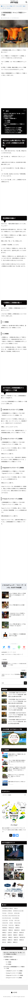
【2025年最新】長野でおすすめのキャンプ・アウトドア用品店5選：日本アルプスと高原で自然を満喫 (17, 708)
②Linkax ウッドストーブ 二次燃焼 (13, 129)
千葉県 (10, 930)
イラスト (10, 913)
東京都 (4, 937)
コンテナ (4, 920)
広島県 (10, 935)
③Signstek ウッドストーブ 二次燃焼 (13, 131)
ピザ (11, 922)
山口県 (10, 932)
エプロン (16, 913)
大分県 (23, 930)
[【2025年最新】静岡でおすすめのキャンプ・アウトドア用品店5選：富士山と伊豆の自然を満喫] (4, 721)
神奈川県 (22, 937)
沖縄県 (10, 937)
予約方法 (11, 927)
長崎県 (9, 942)
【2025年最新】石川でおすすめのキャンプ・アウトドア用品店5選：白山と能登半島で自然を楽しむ (17, 714)
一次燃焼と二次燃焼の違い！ (10, 118)
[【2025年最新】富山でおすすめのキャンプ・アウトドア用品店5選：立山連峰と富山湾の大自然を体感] (4, 701)
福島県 (16, 939)
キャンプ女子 (15, 918)
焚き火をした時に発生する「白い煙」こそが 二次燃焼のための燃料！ (14, 114)
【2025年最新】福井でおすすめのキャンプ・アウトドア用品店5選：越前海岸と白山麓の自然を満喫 (17, 694)
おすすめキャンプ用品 (11, 654)
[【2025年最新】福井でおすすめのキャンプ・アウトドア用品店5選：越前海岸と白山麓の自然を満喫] (4, 694)
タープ (11, 920)
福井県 (4, 939)
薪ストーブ (20, 654)
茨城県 (21, 939)
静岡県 (15, 942)
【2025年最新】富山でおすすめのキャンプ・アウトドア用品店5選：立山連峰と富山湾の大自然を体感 (17, 701)
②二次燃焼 (7, 122)
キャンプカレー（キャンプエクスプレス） (10, 915)
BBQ (15, 908)
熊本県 (16, 937)
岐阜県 (21, 932)
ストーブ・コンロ (12, 652)
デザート (17, 920)
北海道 (4, 930)
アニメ (4, 913)
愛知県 (21, 935)
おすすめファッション (18, 910)
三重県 (17, 925)
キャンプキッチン (6, 918)
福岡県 (10, 939)
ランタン (11, 925)
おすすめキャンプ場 (7, 910)
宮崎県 (4, 932)
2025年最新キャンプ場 (7, 908)
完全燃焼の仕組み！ (8, 116)
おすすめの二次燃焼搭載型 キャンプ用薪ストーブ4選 (14, 124)
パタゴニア (5, 922)
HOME (15, 992)
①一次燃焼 (7, 120)
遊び (4, 942)
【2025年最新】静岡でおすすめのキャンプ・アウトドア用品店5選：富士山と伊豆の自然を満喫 (17, 721)
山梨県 (15, 932)
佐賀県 (17, 927)
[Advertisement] (14, 92)
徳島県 (15, 935)
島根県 (4, 935)
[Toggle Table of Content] (23, 110)
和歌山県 (16, 930)
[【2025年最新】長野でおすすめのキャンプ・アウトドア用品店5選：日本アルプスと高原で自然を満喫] (4, 708)
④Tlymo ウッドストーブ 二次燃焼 (13, 132)
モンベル (4, 925)
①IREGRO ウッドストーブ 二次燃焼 (13, 127)
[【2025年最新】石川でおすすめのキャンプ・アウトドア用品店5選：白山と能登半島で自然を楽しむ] (4, 714)
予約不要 (4, 927)
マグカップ (17, 922)
